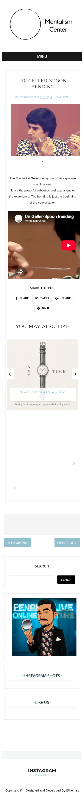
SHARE (24, 298)
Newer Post (20, 542)
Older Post (65, 542)
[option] (42, 377)
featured (62, 97)
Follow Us (42, 775)
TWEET (44, 298)
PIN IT (45, 308)
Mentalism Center (26, 97)
